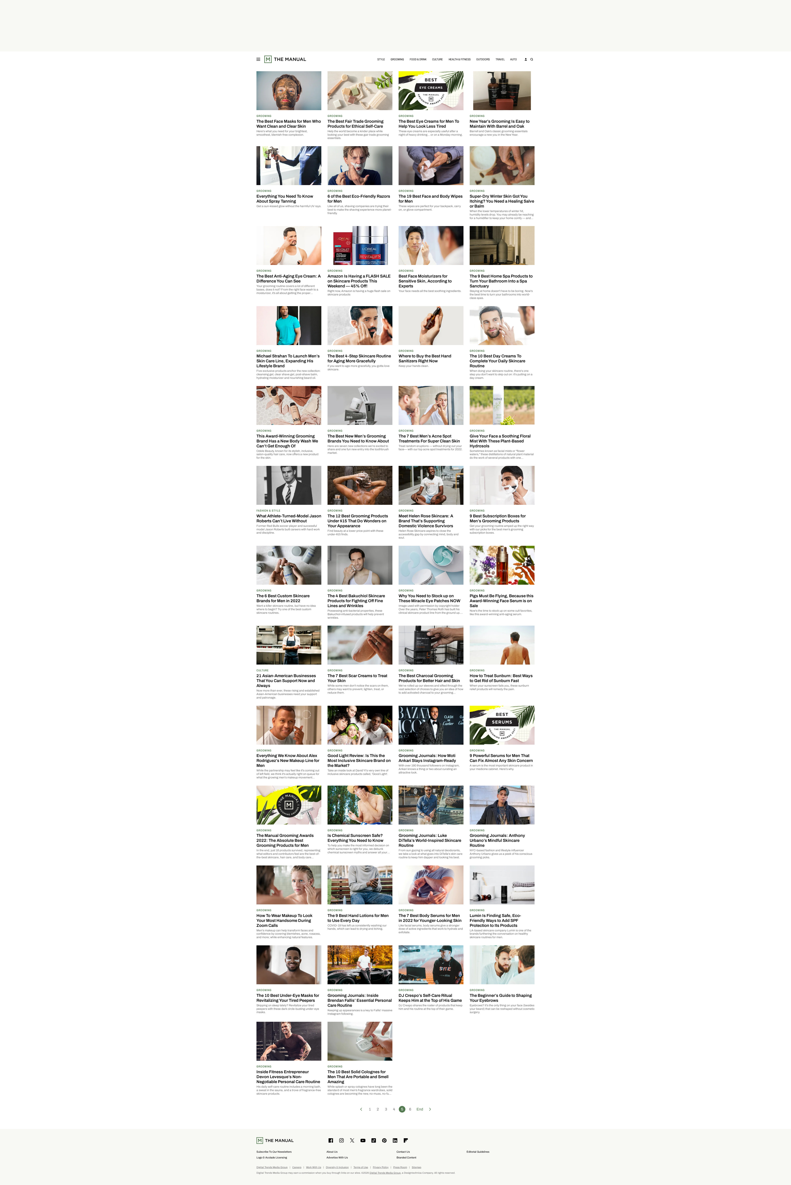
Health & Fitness (460, 59)
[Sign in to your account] (526, 59)
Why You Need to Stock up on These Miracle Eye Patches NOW (429, 598)
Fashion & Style (268, 510)
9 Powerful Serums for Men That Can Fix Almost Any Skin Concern (501, 758)
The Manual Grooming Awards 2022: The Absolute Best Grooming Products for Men (285, 840)
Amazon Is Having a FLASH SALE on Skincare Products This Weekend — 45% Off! (359, 281)
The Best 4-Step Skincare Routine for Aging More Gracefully (359, 358)
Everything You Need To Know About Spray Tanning (284, 198)
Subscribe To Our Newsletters (274, 1152)
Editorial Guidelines (478, 1152)
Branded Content (406, 1157)
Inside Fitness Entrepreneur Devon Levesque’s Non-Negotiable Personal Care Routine (288, 1077)
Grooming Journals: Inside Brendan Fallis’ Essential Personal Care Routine (360, 1000)
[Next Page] (430, 1109)
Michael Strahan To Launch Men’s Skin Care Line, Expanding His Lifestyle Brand (288, 361)
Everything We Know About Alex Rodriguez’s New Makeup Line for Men (287, 760)
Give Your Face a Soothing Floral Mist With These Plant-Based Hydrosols (500, 441)
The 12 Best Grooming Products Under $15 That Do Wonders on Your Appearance (358, 521)
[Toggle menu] (258, 59)
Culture (437, 59)
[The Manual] (285, 59)
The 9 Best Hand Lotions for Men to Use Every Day (358, 918)
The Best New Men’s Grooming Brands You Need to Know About (358, 438)
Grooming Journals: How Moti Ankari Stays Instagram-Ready (427, 758)
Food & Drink (418, 59)
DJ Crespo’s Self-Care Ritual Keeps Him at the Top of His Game (430, 997)
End (420, 1109)
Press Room (400, 1167)
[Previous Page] (361, 1109)
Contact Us (403, 1152)
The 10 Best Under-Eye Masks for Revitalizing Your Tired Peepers (287, 997)
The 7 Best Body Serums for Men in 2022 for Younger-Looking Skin (430, 918)
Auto (513, 59)
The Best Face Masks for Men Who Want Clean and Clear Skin (288, 123)
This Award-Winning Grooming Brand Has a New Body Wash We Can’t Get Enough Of (287, 441)
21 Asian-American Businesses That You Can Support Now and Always (286, 681)
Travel (500, 59)
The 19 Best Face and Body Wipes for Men (431, 198)
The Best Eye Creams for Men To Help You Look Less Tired (429, 123)
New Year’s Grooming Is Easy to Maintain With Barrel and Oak (500, 123)
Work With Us (313, 1167)
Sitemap (416, 1167)
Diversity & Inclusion (337, 1167)
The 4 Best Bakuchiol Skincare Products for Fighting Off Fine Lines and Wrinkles (356, 601)
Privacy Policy (380, 1167)
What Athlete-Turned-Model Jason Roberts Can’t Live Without (288, 518)
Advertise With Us (337, 1157)
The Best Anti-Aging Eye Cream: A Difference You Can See (288, 278)
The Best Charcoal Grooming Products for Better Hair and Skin (429, 678)
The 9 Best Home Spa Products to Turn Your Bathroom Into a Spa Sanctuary (501, 281)
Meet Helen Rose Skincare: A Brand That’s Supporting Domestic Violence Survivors (426, 521)
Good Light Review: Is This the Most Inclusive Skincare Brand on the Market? (359, 760)
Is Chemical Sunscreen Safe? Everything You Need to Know (355, 837)
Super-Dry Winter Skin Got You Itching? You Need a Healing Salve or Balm (502, 201)
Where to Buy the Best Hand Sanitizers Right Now (425, 358)
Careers (296, 1167)
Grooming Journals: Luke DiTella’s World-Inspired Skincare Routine (430, 840)
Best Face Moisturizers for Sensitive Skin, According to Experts (425, 281)
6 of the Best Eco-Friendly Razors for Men (359, 198)
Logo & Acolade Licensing (271, 1157)
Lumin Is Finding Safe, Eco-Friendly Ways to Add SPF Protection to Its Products (495, 920)
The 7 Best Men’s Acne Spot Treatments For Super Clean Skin (429, 438)
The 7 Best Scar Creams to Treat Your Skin (357, 678)
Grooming (397, 59)
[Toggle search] (532, 59)
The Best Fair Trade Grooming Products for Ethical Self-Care (356, 123)
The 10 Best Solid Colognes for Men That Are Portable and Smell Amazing (358, 1077)
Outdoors (483, 59)
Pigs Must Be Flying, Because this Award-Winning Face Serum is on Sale (502, 601)
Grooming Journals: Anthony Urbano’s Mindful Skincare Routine (497, 840)
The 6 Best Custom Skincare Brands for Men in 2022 (283, 598)
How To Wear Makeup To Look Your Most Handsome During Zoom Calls (284, 920)
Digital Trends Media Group (272, 1167)
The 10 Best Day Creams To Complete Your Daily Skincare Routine (497, 361)
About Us (332, 1152)
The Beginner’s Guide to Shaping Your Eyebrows (501, 997)
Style (381, 59)
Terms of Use (360, 1167)
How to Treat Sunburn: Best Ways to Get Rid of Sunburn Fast (501, 678)
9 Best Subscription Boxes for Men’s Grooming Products (498, 518)
